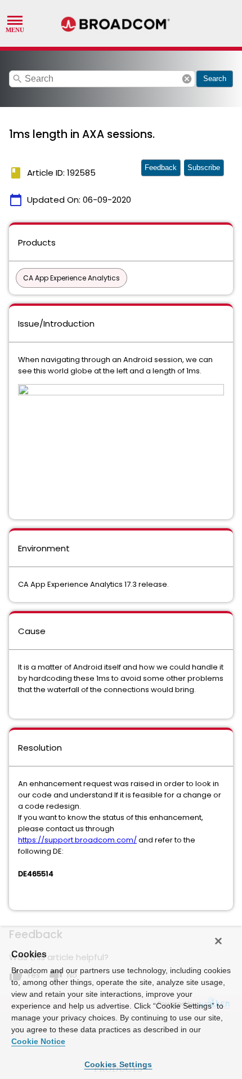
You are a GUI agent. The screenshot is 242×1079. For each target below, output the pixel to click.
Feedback (161, 167)
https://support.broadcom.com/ (77, 840)
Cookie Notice (38, 1041)
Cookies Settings (118, 1064)
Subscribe (203, 167)
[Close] (218, 941)
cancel (186, 78)
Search (214, 78)
